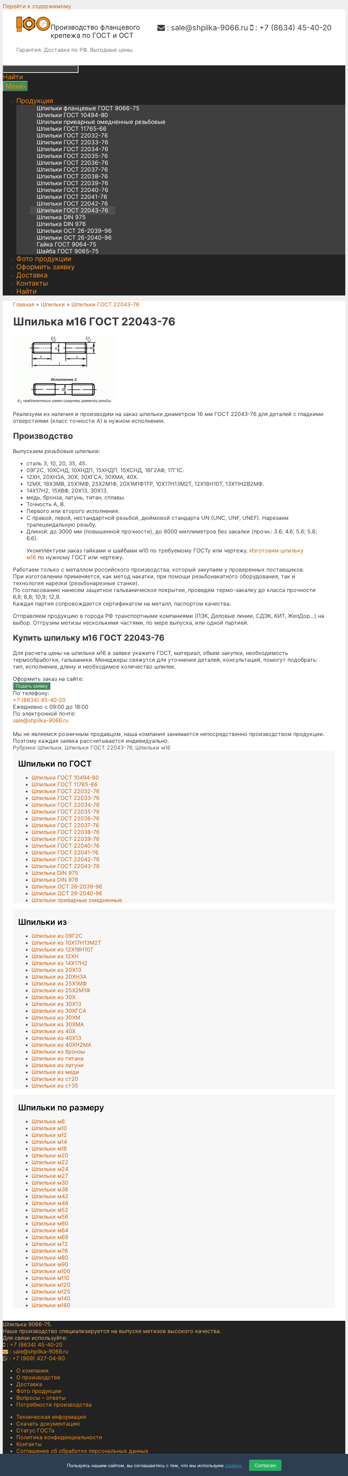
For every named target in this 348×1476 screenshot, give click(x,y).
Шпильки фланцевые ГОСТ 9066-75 (88, 108)
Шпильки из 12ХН (55, 956)
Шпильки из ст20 (55, 1078)
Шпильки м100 (51, 1271)
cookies (233, 1465)
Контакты (32, 283)
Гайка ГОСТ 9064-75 (66, 244)
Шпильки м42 (50, 1196)
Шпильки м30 (50, 1182)
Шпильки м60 (50, 1223)
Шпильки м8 (48, 1121)
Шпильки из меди (55, 1072)
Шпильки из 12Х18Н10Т (62, 949)
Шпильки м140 (51, 1298)
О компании (32, 1370)
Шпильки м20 (50, 1155)
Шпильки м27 (50, 1175)
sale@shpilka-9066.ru (209, 27)
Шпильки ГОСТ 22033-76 (72, 142)
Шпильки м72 (50, 1243)
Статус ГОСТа (35, 1430)
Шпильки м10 (49, 1128)
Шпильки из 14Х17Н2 (59, 963)
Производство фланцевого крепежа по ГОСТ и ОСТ (95, 31)
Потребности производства (54, 1404)
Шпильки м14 (49, 1141)
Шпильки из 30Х (53, 997)
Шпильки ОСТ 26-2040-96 (74, 237)
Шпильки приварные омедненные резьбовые (101, 121)
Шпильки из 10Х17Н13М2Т (66, 942)
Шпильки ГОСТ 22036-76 (72, 162)
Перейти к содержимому (37, 6)
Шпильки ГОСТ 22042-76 (72, 203)
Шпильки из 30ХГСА (59, 1010)
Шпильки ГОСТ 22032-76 (72, 135)
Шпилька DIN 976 (61, 224)
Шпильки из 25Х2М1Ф (61, 990)
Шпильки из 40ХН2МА (61, 1044)
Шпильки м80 (50, 1257)
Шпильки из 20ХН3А (59, 976)
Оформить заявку (45, 267)
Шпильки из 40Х (53, 1031)
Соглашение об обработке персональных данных (82, 1450)
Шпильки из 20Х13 (56, 969)
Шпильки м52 (50, 1209)
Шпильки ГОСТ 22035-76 (72, 156)
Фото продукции (43, 259)
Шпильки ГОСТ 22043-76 (72, 210)
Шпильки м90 (50, 1264)
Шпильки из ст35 (55, 1085)
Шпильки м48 (50, 1203)
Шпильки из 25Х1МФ (59, 983)
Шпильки (53, 304)
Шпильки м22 (50, 1162)
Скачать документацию (48, 1423)
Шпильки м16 (153, 747)
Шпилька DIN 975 (61, 217)
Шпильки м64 (50, 1230)
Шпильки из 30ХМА (58, 1024)
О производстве (38, 1377)
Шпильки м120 (51, 1284)
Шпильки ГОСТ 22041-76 (72, 196)
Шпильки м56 (50, 1216)
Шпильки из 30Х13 (56, 1003)
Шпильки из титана (58, 1058)
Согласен (265, 1465)
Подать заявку (32, 686)
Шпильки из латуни (58, 1065)
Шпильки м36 (50, 1189)
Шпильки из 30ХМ (56, 1017)
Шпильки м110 (50, 1277)
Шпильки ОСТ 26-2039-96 (74, 230)
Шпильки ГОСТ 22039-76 (72, 183)
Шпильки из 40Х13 (56, 1037)
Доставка (32, 275)
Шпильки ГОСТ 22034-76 (72, 149)
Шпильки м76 (50, 1250)
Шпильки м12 (49, 1135)
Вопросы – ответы (41, 1397)
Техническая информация (51, 1416)
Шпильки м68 (50, 1237)
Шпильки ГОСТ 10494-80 (72, 115)
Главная (23, 304)
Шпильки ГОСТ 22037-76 (72, 169)
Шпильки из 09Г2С (57, 935)
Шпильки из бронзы (58, 1051)
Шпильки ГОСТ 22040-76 (72, 190)
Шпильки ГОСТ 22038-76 (72, 176)
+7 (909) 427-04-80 (38, 1358)
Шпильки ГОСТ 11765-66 (72, 128)
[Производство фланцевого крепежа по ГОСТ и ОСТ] (33, 30)
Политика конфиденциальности (59, 1437)
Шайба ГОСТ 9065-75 (68, 251)
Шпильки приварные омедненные (77, 900)
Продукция (34, 101)
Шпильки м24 (50, 1169)
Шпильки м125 (51, 1291)
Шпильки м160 (51, 1305)
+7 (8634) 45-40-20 (295, 27)
